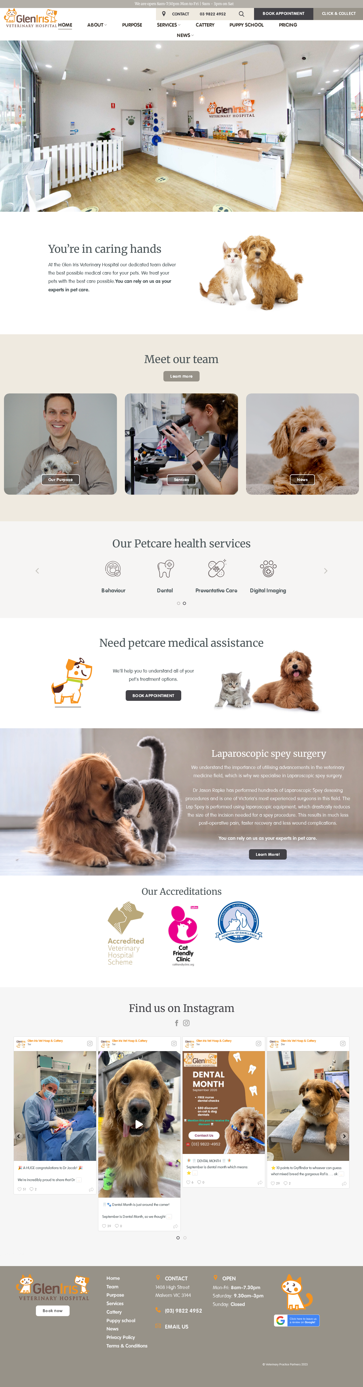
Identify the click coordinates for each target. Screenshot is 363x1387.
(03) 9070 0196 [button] (12, 1254)
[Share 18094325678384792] (260, 1184)
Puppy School (247, 25)
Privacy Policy (121, 1337)
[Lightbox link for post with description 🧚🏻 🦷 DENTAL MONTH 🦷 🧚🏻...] (224, 1102)
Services (167, 25)
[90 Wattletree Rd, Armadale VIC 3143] (164, 14)
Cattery (205, 25)
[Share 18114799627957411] (91, 1191)
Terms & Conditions (127, 1346)
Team (113, 1287)
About (95, 25)
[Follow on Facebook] (177, 1023)
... (79, 1180)
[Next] (325, 570)
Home (65, 25)
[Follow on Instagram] (186, 1023)
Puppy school (121, 1320)
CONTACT (180, 13)
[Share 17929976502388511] (175, 1227)
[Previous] (38, 570)
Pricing (288, 25)
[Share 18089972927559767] (344, 1185)
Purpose (132, 25)
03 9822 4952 (213, 13)
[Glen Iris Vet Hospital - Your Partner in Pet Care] (30, 17)
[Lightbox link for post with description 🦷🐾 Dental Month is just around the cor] (139, 1124)
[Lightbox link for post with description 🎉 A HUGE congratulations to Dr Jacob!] (55, 1106)
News (183, 35)
